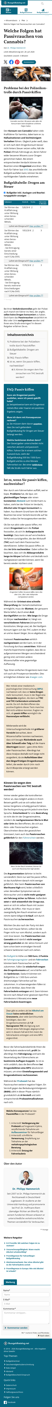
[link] (42, 10)
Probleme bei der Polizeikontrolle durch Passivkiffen (25, 343)
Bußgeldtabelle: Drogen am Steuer (24, 351)
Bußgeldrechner (13, 1361)
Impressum (11, 1388)
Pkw (23, 20)
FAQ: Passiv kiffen (19, 357)
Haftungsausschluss (14, 1392)
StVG (26, 169)
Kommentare (29, 62)
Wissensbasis (11, 20)
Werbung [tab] (10, 1282)
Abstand (21, 500)
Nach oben (44, 1335)
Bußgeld (11, 956)
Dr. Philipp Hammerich (16, 48)
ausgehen (37, 424)
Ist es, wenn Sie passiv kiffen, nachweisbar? (25, 363)
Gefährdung (37, 464)
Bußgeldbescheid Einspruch (18, 1375)
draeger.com (36, 677)
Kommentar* (9, 1308)
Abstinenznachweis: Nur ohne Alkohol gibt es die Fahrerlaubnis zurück (25, 1263)
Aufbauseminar (19, 1132)
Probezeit (22, 1081)
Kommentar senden (17, 1327)
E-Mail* (6, 1299)
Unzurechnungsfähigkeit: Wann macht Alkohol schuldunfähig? (23, 1250)
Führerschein (29, 837)
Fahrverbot (42, 959)
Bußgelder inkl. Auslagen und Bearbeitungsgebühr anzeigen (24, 194)
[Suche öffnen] (42, 3)
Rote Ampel (11, 1368)
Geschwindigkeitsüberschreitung (20, 1364)
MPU (40, 688)
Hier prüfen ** (36, 226)
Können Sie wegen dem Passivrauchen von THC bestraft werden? (30, 373)
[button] (5, 62)
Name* (6, 1290)
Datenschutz (11, 1385)
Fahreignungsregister (17, 959)
